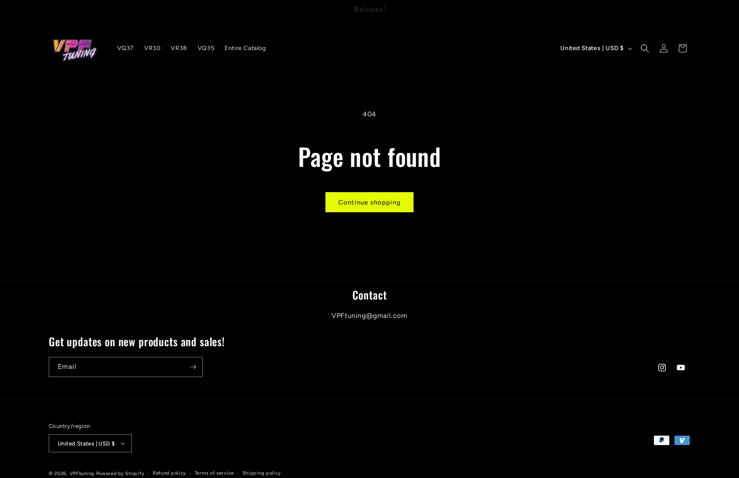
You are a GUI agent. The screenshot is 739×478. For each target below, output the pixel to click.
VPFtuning (82, 473)
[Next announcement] (687, 9)
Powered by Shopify (120, 473)
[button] (645, 48)
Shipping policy (261, 473)
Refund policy (169, 473)
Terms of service (214, 473)
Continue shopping (369, 202)
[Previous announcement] (51, 9)
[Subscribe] (192, 367)
